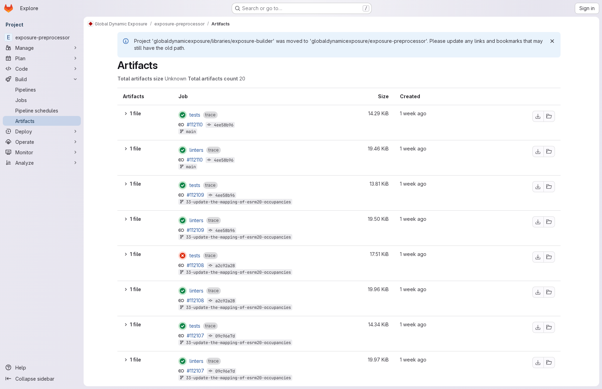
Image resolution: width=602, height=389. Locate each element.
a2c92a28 (225, 266)
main (191, 131)
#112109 (196, 195)
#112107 (196, 336)
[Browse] (549, 116)
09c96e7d (225, 336)
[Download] (537, 116)
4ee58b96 (223, 125)
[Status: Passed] (182, 115)
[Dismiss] (552, 41)
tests (195, 115)
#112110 (195, 124)
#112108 (196, 265)
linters (196, 150)
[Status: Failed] (182, 255)
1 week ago (413, 113)
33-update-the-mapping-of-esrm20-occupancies (238, 202)
